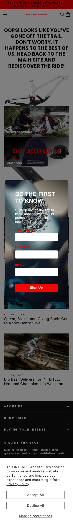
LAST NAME (24, 247)
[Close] (63, 185)
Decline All (35, 505)
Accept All (35, 495)
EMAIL (21, 264)
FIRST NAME (24, 229)
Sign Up (36, 287)
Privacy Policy (17, 484)
